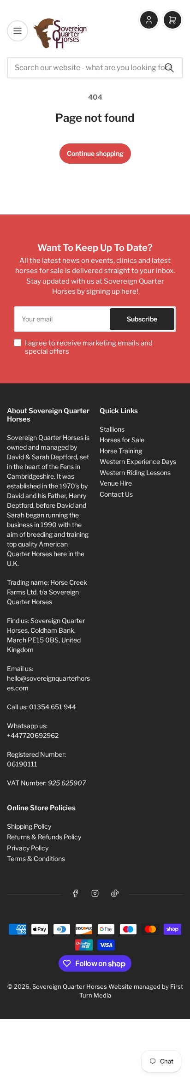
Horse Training (121, 451)
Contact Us (116, 494)
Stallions (112, 429)
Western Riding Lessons (135, 472)
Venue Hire (116, 483)
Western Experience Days (138, 461)
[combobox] (95, 67)
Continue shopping (95, 153)
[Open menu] (17, 31)
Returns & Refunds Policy (44, 837)
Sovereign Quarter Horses (69, 986)
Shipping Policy (29, 826)
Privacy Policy (27, 848)
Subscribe (142, 319)
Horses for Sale (122, 440)
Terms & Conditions (36, 858)
